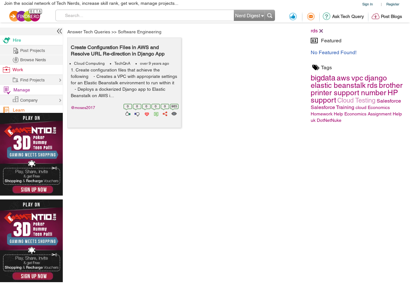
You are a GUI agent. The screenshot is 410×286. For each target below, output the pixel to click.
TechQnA (122, 63)
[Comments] (155, 113)
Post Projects (32, 50)
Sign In (367, 4)
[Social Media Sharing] (164, 113)
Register (392, 4)
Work (17, 69)
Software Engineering (139, 31)
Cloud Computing (89, 63)
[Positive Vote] (127, 113)
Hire (17, 40)
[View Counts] (174, 113)
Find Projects (32, 80)
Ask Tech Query (348, 16)
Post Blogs (391, 16)
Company (29, 100)
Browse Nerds (33, 59)
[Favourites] (146, 113)
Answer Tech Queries (88, 31)
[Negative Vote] (137, 113)
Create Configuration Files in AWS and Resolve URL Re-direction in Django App (118, 50)
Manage (21, 89)
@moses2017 (83, 107)
